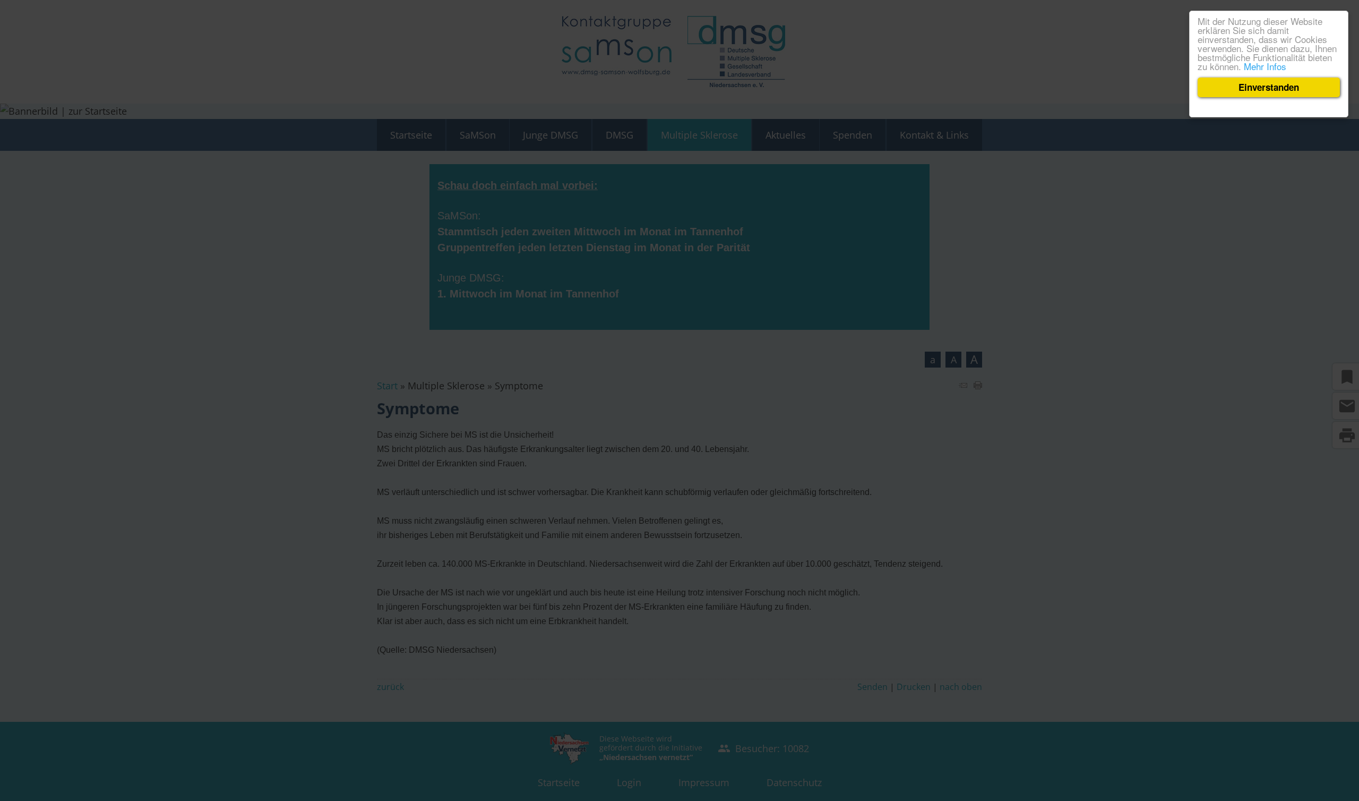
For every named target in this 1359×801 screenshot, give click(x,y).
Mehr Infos (1265, 66)
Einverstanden (1268, 87)
